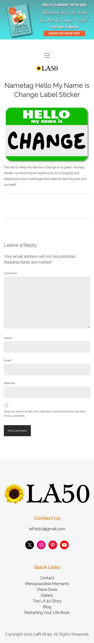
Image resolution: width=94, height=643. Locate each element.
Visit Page (47, 19)
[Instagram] (41, 545)
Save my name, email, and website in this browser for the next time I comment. (44, 413)
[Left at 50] (47, 68)
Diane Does (47, 589)
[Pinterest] (52, 545)
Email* (8, 360)
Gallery (47, 595)
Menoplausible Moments (47, 583)
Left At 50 (43, 634)
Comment (10, 273)
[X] (29, 545)
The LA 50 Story (47, 601)
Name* (8, 338)
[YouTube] (64, 545)
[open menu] (47, 55)
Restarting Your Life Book (47, 612)
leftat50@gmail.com (47, 529)
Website (9, 383)
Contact (47, 578)
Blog (47, 607)
